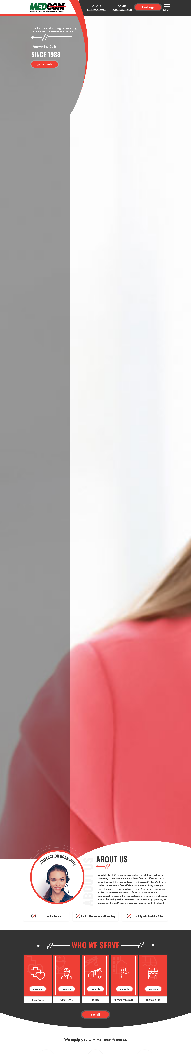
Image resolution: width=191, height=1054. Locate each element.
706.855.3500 (122, 9)
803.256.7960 (96, 9)
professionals (153, 999)
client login (148, 7)
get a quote (44, 64)
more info (37, 988)
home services (67, 999)
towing (95, 999)
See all (95, 1014)
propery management (124, 999)
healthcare (38, 999)
